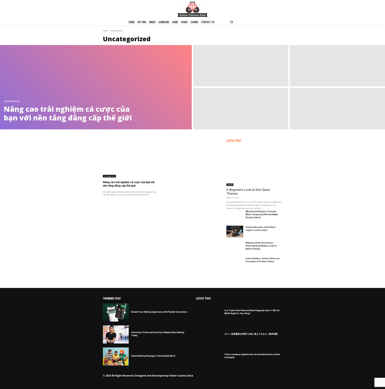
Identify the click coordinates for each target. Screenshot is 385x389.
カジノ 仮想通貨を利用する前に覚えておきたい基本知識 (250, 334)
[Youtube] (254, 376)
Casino (230, 185)
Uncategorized (12, 101)
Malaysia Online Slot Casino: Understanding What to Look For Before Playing (261, 246)
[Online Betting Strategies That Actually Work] (116, 356)
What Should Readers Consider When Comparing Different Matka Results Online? (262, 214)
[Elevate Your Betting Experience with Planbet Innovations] (116, 312)
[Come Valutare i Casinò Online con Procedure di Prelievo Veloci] (234, 263)
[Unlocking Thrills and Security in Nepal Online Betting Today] (116, 334)
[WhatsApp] (249, 376)
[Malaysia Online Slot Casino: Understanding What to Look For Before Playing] (234, 247)
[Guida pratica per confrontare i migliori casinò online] (234, 231)
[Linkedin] (235, 376)
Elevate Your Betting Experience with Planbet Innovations (159, 312)
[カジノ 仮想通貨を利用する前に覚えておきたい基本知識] (209, 334)
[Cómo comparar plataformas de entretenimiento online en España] (209, 356)
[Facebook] (226, 376)
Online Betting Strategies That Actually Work (153, 356)
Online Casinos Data (181, 375)
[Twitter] (244, 376)
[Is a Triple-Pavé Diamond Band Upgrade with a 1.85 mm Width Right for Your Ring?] (209, 312)
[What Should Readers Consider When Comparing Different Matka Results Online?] (234, 216)
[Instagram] (230, 376)
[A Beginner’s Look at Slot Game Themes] (254, 166)
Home (105, 31)
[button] (231, 22)
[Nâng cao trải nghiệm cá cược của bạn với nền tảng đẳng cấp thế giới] (96, 87)
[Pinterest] (240, 376)
